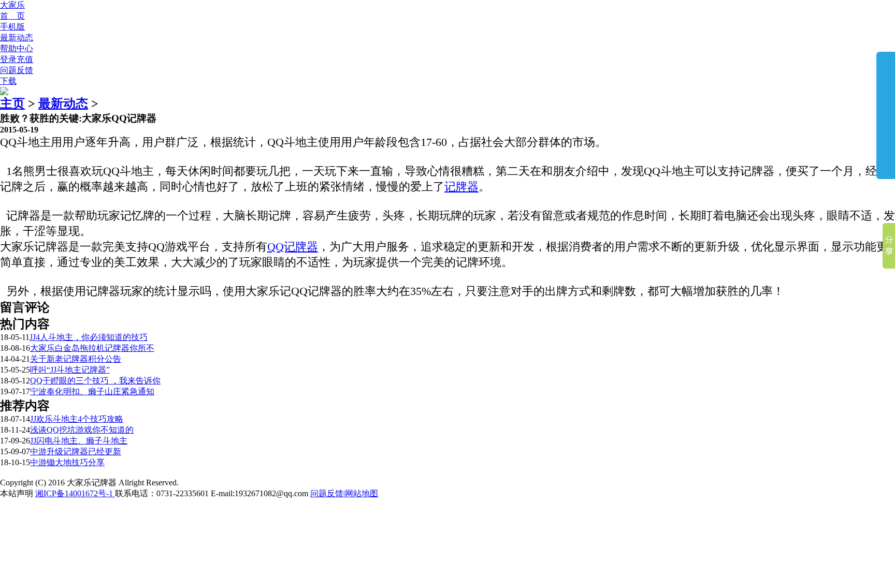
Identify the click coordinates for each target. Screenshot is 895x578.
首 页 (12, 15)
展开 (885, 115)
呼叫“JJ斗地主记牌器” (70, 369)
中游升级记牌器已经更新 (75, 451)
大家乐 (12, 5)
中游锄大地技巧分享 (67, 462)
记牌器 (461, 186)
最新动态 (16, 37)
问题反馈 (16, 70)
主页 (12, 103)
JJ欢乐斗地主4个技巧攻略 (76, 418)
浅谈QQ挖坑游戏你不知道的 (82, 429)
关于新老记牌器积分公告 (75, 358)
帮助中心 (16, 48)
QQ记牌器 (292, 246)
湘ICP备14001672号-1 (75, 493)
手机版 (12, 26)
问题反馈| (327, 493)
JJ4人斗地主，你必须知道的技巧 (89, 337)
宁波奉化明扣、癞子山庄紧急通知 (92, 391)
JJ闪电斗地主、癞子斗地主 (78, 440)
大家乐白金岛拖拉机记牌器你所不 (92, 348)
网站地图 (361, 493)
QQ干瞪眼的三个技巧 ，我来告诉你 (95, 380)
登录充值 (16, 59)
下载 (8, 81)
